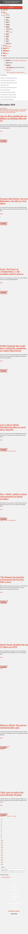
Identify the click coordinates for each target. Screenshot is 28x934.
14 (10, 816)
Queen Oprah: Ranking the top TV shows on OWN (14, 645)
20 (2, 864)
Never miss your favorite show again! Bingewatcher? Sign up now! (11, 2)
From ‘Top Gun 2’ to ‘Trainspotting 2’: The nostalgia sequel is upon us (11, 271)
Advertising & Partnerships (14, 903)
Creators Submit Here (14, 908)
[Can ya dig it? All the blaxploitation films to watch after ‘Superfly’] (14, 420)
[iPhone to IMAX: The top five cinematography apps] (14, 721)
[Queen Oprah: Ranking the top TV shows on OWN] (14, 640)
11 (2, 843)
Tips (14, 901)
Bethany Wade (5, 600)
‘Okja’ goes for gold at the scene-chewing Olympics (11, 793)
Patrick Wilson (5, 291)
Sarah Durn (4, 517)
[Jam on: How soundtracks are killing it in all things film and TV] (14, 112)
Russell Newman (5, 746)
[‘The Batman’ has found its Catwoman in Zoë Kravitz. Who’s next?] (14, 573)
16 (2, 855)
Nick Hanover (5, 813)
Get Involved (14, 896)
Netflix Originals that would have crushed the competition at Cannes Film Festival (13, 348)
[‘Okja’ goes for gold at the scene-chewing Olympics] (14, 788)
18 (2, 859)
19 (2, 862)
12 (7, 816)
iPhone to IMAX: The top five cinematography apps (13, 726)
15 (2, 852)
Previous (2, 816)
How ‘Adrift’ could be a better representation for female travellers (13, 496)
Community (14, 905)
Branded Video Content (14, 894)
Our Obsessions (3, 108)
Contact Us (14, 889)
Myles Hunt (4, 139)
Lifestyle (2, 520)
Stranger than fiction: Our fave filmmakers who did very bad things (14, 201)
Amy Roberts (5, 448)
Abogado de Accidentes (14, 911)
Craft (1, 668)
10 (2, 840)
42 (12, 816)
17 (2, 857)
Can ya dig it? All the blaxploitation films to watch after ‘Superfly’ (13, 427)
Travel (14, 451)
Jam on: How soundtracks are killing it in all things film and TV (13, 118)
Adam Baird (4, 222)
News (6, 520)
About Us (14, 882)
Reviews (10, 451)
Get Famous (14, 887)
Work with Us (14, 891)
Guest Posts (14, 898)
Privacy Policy (14, 884)
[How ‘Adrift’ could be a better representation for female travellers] (14, 490)
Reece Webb (4, 369)
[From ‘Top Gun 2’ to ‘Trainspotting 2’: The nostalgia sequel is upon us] (14, 265)
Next (15, 816)
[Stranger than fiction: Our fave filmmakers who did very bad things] (14, 194)
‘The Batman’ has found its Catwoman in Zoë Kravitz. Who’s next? (12, 579)
